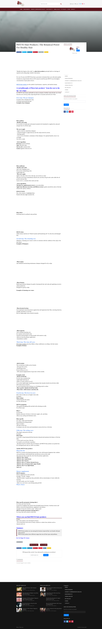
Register (72, 3)
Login (77, 3)
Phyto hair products (21, 344)
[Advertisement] (39, 62)
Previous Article (34, 544)
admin (77, 47)
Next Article (43, 544)
